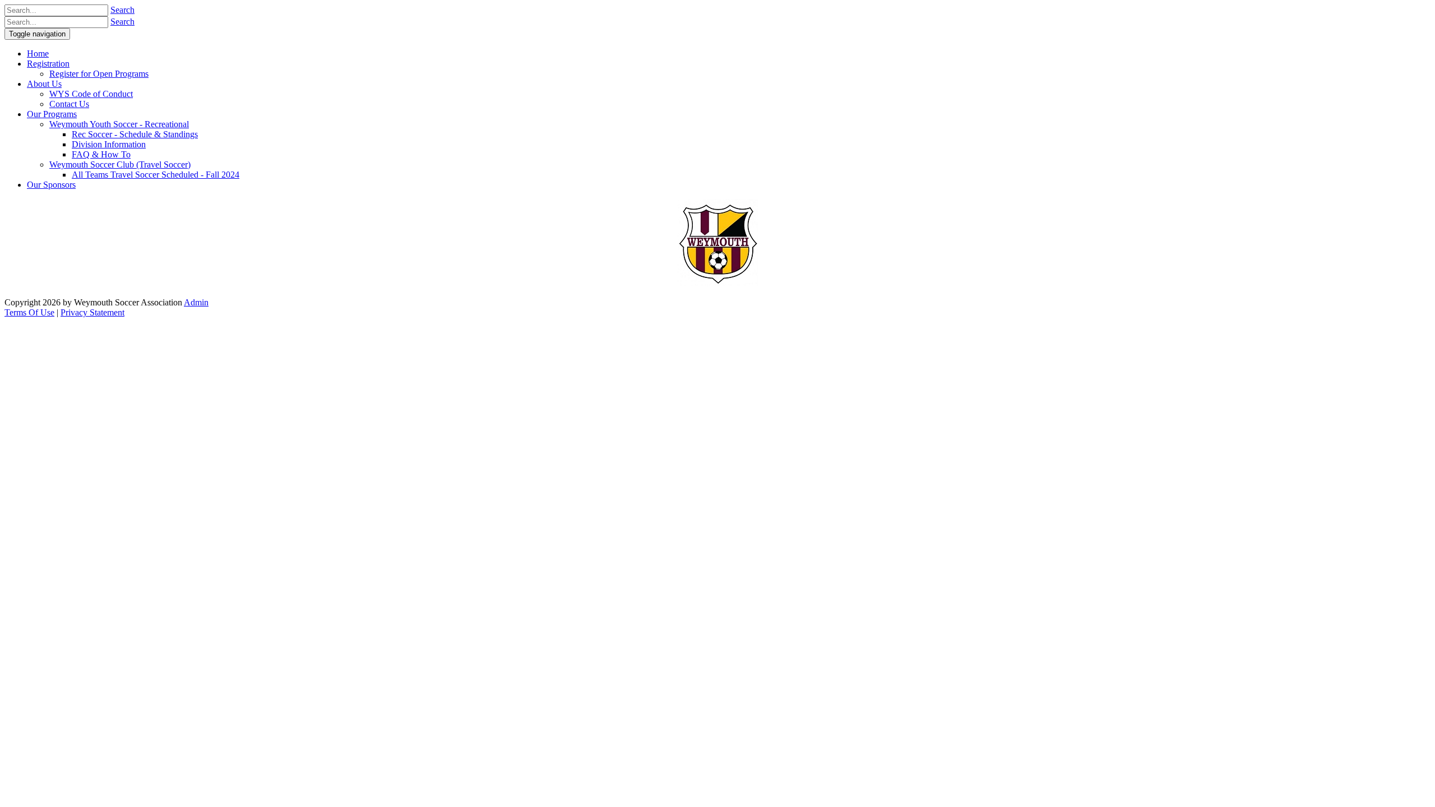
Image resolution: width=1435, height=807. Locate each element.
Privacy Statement (92, 312)
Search (122, 10)
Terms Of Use (29, 312)
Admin (196, 302)
